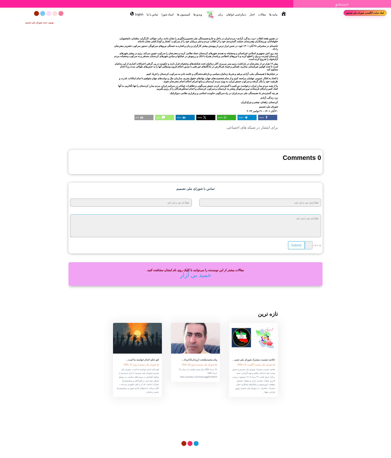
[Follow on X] (54, 13)
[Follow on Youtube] (36, 13)
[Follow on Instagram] (60, 13)
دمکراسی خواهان (236, 14)
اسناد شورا (167, 14)
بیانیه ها (273, 14)
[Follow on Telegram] (42, 13)
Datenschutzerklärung (214, 450)
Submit (296, 245)
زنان (220, 14)
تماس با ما (152, 14)
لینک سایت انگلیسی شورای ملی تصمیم (365, 12)
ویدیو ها (198, 14)
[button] (267, 117)
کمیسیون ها (183, 14)
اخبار (252, 14)
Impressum (194, 450)
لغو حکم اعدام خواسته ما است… (142, 359)
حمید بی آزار (195, 274)
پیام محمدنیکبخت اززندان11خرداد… (199, 359)
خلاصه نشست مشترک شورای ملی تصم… (253, 359)
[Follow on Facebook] (48, 13)
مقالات (262, 14)
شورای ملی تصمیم (263, 364)
